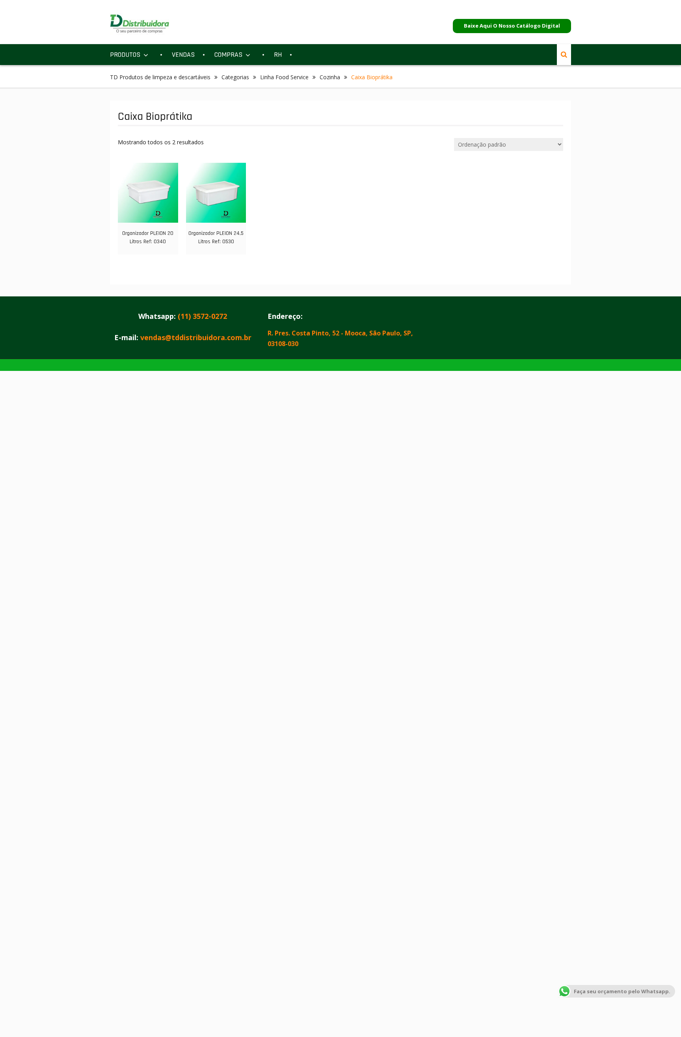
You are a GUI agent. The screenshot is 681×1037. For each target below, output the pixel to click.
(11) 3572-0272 (202, 316)
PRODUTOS (125, 54)
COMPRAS (228, 54)
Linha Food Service (284, 77)
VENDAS (183, 54)
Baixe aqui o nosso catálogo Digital (512, 25)
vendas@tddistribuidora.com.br (195, 337)
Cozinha (330, 77)
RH (278, 54)
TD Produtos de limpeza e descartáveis (160, 77)
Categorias (235, 77)
